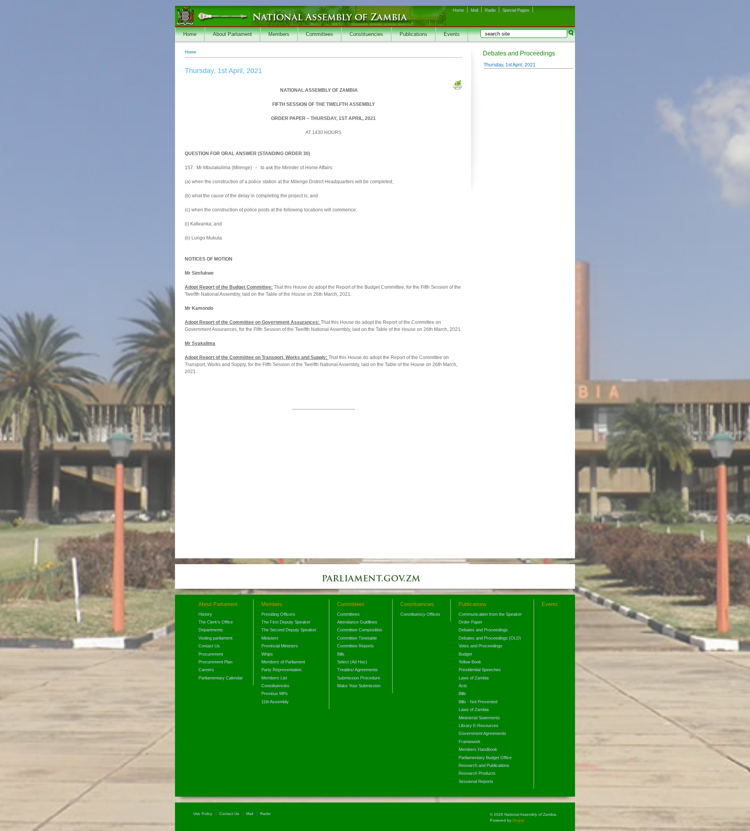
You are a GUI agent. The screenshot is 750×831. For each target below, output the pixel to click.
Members (278, 34)
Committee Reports (355, 645)
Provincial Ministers (279, 645)
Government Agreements (482, 733)
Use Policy (202, 813)
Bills (341, 654)
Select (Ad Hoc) (352, 661)
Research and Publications (484, 765)
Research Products (477, 773)
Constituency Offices (420, 614)
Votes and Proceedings (480, 645)
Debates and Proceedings (483, 629)
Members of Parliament (283, 661)
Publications (413, 34)
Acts (463, 685)
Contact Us (209, 645)
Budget (465, 654)
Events (452, 34)
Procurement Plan (215, 661)
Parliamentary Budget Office (485, 757)
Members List (274, 678)
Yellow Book (470, 661)
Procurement (210, 654)
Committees (319, 34)
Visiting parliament (215, 638)
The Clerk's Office (215, 622)
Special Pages (515, 10)
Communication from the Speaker (490, 614)
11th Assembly (275, 701)
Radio (490, 10)
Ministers (270, 638)
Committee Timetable (357, 638)
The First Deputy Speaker (286, 622)
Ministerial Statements (479, 717)
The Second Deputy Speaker (288, 629)
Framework (469, 741)
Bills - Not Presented (478, 701)
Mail (474, 10)
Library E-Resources (478, 725)
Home (458, 10)
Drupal (518, 820)
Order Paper (470, 622)
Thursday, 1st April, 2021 (510, 65)
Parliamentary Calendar (220, 678)
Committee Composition (359, 629)
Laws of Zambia (474, 678)
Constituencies (366, 34)
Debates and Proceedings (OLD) (490, 638)
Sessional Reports (476, 781)
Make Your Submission (358, 685)
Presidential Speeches (480, 669)
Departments (210, 629)
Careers (206, 669)
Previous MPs (274, 693)
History (205, 614)
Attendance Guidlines (357, 622)
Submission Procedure (358, 678)
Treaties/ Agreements (357, 669)
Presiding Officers (278, 614)
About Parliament (232, 34)
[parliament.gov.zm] (375, 582)
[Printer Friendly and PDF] (457, 85)
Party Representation (281, 669)
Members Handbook (478, 749)
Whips (267, 654)
